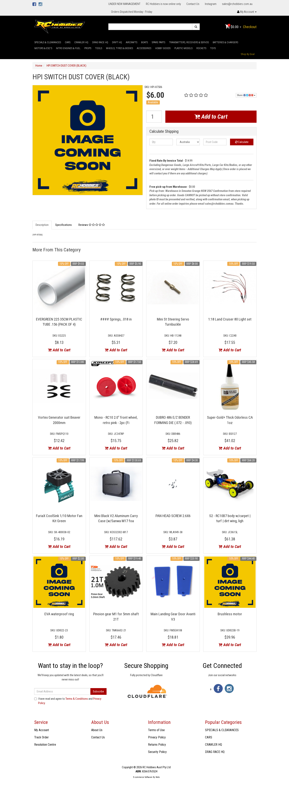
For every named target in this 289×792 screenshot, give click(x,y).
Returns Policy (157, 744)
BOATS (144, 42)
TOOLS (98, 48)
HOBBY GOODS (162, 48)
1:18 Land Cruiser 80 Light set (229, 319)
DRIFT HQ (117, 42)
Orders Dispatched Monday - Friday (131, 12)
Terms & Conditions (76, 698)
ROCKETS (201, 48)
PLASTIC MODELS (183, 48)
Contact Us (192, 4)
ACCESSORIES (144, 48)
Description (42, 225)
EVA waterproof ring (59, 614)
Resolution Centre (45, 744)
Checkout (250, 27)
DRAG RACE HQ (100, 42)
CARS (67, 42)
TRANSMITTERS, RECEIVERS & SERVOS (189, 42)
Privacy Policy (157, 737)
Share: (240, 95)
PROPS (87, 48)
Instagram (210, 4)
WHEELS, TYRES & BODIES (119, 48)
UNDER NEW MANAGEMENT (124, 4)
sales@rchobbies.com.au (237, 4)
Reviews (83, 225)
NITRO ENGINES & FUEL (68, 48)
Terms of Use (156, 730)
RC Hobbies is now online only (163, 4)
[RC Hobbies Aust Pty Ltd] (59, 26)
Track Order (41, 737)
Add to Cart (213, 116)
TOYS (213, 48)
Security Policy (157, 752)
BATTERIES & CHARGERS (225, 42)
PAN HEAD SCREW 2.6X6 (173, 516)
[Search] (196, 26)
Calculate (243, 142)
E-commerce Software (142, 777)
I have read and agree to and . (69, 701)
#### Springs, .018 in (116, 319)
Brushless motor (230, 614)
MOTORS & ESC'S (43, 48)
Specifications (63, 225)
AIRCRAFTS (131, 42)
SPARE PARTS (158, 42)
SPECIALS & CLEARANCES (47, 42)
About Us (96, 730)
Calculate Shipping (164, 131)
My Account (41, 730)
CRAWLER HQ (81, 42)
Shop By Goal (248, 54)
